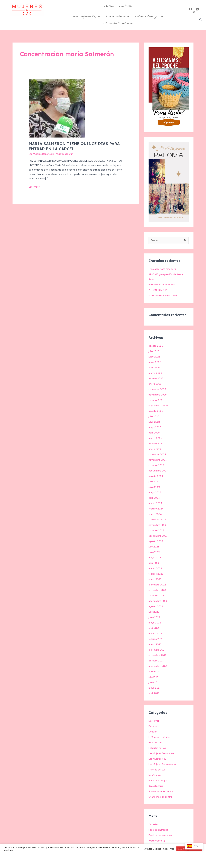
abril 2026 (154, 367)
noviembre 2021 (157, 655)
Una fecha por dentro (160, 796)
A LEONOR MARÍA (158, 290)
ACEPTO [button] (182, 849)
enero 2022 (155, 644)
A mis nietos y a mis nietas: (163, 295)
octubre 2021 (156, 660)
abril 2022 (154, 628)
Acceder (153, 824)
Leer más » (34, 186)
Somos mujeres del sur (161, 791)
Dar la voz (154, 720)
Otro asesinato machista (162, 268)
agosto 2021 (155, 671)
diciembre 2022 (157, 584)
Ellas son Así (155, 742)
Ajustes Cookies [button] (152, 849)
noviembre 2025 (158, 394)
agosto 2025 (156, 411)
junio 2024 (154, 487)
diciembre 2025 (157, 389)
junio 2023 (154, 552)
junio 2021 (154, 682)
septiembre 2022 (158, 601)
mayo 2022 (155, 622)
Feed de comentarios (160, 835)
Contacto (126, 6)
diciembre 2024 (157, 454)
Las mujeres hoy (85, 16)
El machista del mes (118, 23)
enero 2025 (155, 449)
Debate (153, 726)
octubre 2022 (156, 595)
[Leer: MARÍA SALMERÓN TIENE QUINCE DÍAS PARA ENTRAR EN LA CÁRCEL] (57, 108)
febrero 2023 (156, 573)
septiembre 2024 (158, 470)
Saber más (168, 849)
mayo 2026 (155, 362)
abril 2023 (154, 563)
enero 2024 (155, 514)
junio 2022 (154, 617)
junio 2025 (154, 421)
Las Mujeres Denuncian (41, 153)
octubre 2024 (156, 465)
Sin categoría (156, 786)
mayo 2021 (154, 687)
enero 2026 (155, 383)
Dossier (153, 731)
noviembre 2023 (157, 525)
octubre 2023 (156, 530)
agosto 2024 (156, 476)
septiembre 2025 (158, 405)
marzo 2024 (155, 503)
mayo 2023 (155, 557)
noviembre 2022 (157, 590)
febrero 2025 (156, 443)
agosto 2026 (156, 345)
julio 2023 (154, 546)
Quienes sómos (116, 16)
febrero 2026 (156, 378)
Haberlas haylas (157, 748)
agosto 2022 (156, 606)
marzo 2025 (155, 438)
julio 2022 (154, 611)
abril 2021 (154, 693)
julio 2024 (154, 481)
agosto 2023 (156, 541)
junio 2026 (154, 356)
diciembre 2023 (157, 519)
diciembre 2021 (157, 649)
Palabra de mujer (147, 16)
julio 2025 (154, 416)
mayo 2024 (155, 492)
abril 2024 (154, 497)
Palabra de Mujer (158, 780)
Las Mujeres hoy (157, 758)
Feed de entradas (158, 829)
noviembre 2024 (158, 459)
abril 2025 (154, 432)
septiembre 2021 (158, 666)
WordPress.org (157, 840)
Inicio (109, 6)
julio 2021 (153, 676)
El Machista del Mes (159, 737)
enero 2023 (155, 579)
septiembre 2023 (158, 535)
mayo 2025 (155, 427)
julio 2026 (154, 351)
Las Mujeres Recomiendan (163, 764)
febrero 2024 (156, 508)
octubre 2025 (156, 400)
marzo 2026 (155, 373)
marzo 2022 (155, 633)
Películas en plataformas (162, 284)
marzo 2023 (155, 568)
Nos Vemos (155, 775)
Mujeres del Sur (157, 769)
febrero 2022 (156, 638)
